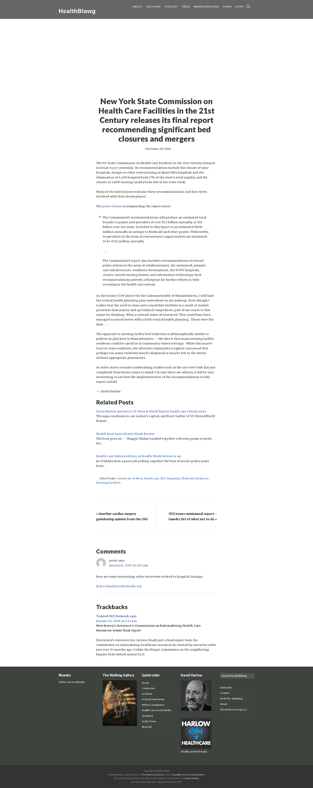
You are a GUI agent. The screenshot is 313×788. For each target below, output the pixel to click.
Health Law (151, 478)
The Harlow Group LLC (233, 709)
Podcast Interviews (153, 699)
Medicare (201, 478)
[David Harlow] (196, 709)
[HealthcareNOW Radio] (196, 747)
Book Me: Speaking (231, 698)
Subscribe (226, 687)
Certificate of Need (129, 478)
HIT (162, 478)
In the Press (149, 721)
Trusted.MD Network (112, 616)
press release (112, 206)
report (113, 168)
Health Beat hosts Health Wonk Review (125, 434)
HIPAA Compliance (153, 704)
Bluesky (80, 682)
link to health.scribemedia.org (119, 586)
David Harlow (192, 778)
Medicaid (187, 478)
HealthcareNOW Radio (194, 751)
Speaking (147, 715)
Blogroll (146, 726)
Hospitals (173, 478)
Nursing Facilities (108, 482)
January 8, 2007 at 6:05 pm (128, 565)
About (223, 704)
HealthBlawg (77, 11)
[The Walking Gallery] (120, 725)
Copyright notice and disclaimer (187, 774)
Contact (224, 693)
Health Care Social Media (156, 710)
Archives (147, 693)
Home (145, 682)
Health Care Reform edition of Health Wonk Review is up (138, 456)
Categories (148, 688)
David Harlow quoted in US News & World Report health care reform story (151, 411)
